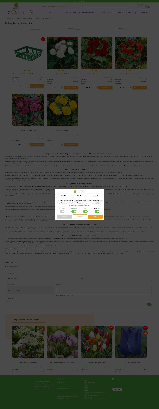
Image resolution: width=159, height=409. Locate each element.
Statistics (85, 208)
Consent (63, 195)
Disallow (64, 216)
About (96, 196)
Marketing (97, 208)
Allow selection (79, 216)
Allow (95, 216)
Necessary (62, 208)
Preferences (74, 208)
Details (79, 196)
